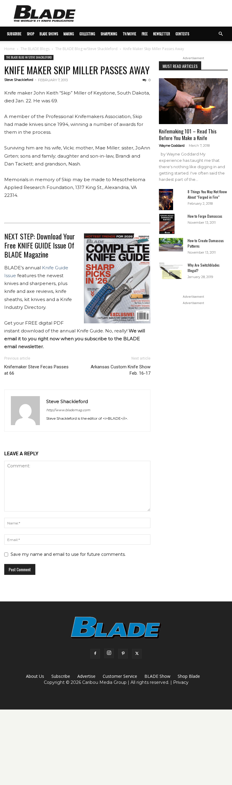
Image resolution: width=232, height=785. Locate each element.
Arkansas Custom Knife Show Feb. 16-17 (120, 370)
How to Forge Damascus (205, 216)
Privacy (180, 682)
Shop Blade (189, 676)
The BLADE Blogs (35, 48)
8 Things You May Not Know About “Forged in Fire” (207, 194)
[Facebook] (95, 653)
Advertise (86, 676)
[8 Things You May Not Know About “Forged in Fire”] (171, 199)
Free (145, 33)
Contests (182, 33)
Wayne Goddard (172, 145)
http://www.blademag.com (68, 410)
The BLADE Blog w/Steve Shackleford (86, 48)
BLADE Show (157, 676)
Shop (30, 33)
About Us (35, 676)
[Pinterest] (123, 653)
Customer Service (120, 676)
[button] (220, 34)
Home (9, 48)
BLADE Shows (49, 33)
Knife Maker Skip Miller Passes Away (77, 70)
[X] (137, 653)
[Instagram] (109, 653)
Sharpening (109, 33)
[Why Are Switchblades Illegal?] (171, 270)
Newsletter (161, 33)
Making (68, 33)
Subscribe (60, 676)
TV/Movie (129, 33)
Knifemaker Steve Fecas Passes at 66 (36, 370)
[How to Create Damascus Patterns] (171, 245)
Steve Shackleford (18, 80)
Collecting (87, 33)
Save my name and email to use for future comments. (68, 554)
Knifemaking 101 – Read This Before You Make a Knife (188, 134)
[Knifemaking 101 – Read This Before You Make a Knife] (193, 101)
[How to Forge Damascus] (171, 224)
